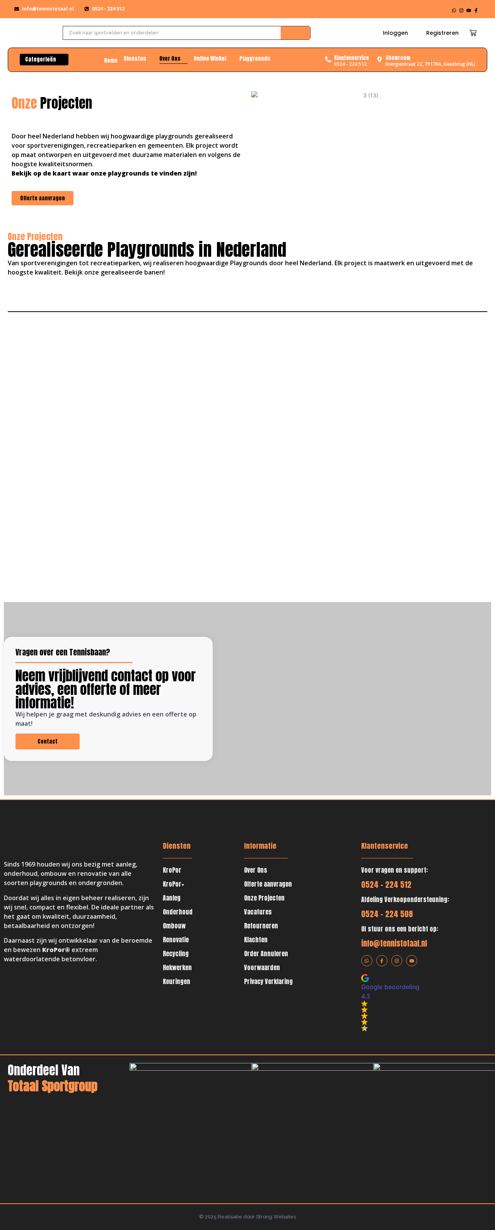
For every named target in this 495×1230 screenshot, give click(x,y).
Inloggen (395, 33)
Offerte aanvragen (268, 884)
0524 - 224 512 (386, 885)
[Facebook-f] (476, 10)
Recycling (176, 953)
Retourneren (261, 925)
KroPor (172, 870)
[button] (410, 1002)
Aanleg (172, 897)
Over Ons (255, 870)
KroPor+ (173, 884)
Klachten (256, 939)
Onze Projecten (264, 897)
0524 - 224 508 (387, 914)
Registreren (442, 33)
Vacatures (258, 911)
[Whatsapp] (454, 10)
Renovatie (176, 939)
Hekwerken (177, 967)
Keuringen (176, 981)
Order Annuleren (266, 953)
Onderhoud (178, 911)
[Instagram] (461, 10)
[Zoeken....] (295, 32)
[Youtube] (468, 10)
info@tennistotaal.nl (394, 943)
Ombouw (174, 925)
